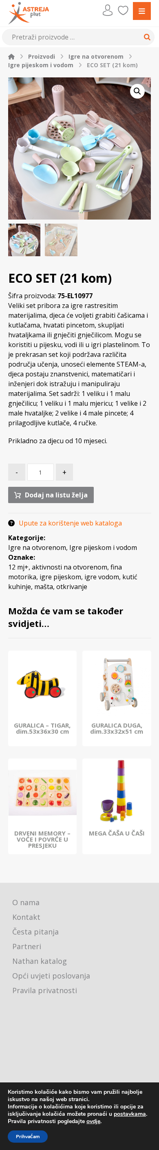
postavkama (130, 1114)
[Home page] (11, 56)
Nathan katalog (39, 961)
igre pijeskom (60, 576)
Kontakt (26, 917)
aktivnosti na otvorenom (69, 567)
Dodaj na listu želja (56, 494)
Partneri (26, 946)
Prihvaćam (28, 1136)
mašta (43, 586)
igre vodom (101, 576)
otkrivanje (71, 586)
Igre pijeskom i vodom (103, 547)
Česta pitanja (35, 932)
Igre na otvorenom (37, 547)
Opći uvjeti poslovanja (51, 976)
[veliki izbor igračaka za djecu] (28, 13)
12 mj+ (18, 567)
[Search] (146, 37)
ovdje (93, 1121)
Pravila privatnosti (44, 990)
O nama (26, 902)
